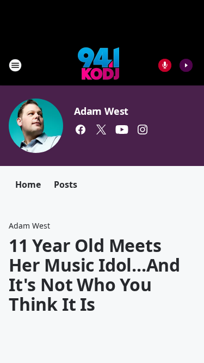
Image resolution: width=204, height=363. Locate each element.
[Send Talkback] (164, 65)
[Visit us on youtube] (121, 129)
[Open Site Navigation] (15, 65)
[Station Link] (98, 65)
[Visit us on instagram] (142, 129)
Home (28, 184)
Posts (65, 184)
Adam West (101, 111)
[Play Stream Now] (186, 65)
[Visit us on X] (101, 129)
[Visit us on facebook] (80, 129)
